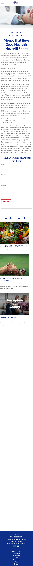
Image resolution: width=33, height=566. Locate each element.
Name (3, 164)
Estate (16, 558)
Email (3, 175)
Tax (16, 562)
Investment (16, 556)
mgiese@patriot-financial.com (16, 543)
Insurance (16, 560)
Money (16, 564)
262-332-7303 (18, 537)
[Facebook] (14, 546)
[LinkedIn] (18, 546)
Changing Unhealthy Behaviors (13, 245)
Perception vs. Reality (9, 317)
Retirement (16, 553)
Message (4, 185)
